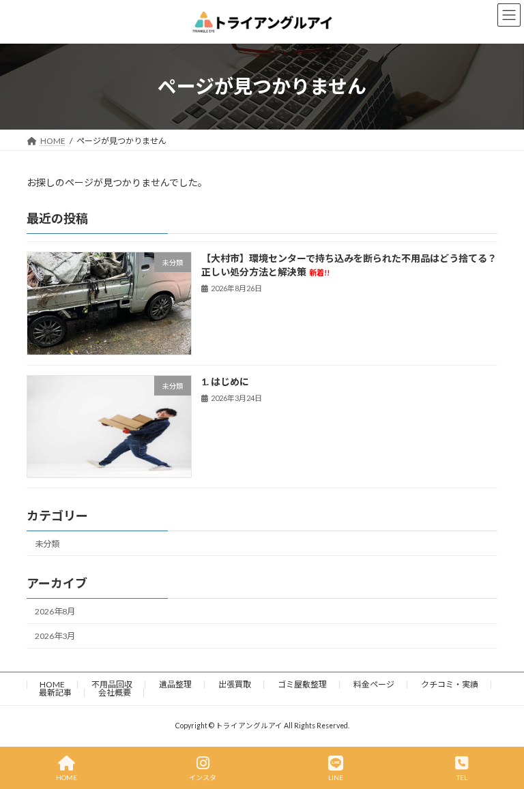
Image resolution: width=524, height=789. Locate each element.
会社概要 (114, 692)
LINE (335, 777)
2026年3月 (55, 636)
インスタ (202, 777)
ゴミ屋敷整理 (302, 684)
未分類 (47, 543)
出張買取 (234, 684)
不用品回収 (111, 684)
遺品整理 (175, 684)
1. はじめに (225, 381)
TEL (461, 777)
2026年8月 (55, 611)
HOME (52, 684)
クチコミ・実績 (449, 684)
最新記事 (55, 692)
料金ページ (373, 684)
